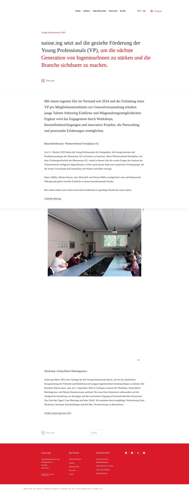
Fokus (78, 11)
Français (158, 11)
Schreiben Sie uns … (48, 474)
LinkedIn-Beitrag (52, 198)
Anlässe (86, 11)
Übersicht (50, 81)
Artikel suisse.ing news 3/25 (57, 413)
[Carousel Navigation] (138, 360)
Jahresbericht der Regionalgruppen (102, 460)
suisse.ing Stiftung (102, 470)
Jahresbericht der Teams (104, 466)
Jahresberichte (99, 11)
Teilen (94, 433)
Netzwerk (113, 11)
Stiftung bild (101, 473)
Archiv (123, 11)
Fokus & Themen (75, 459)
